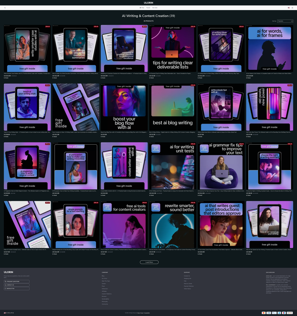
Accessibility (147, 312)
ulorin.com (269, 276)
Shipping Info (187, 278)
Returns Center (188, 283)
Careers (104, 283)
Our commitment (270, 284)
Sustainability (105, 299)
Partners (104, 296)
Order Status (187, 288)
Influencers (105, 288)
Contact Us (187, 276)
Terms (138, 312)
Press (103, 286)
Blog (103, 276)
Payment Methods (189, 286)
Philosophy (105, 301)
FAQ (185, 281)
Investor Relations (107, 293)
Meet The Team (106, 281)
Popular (148, 7)
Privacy (141, 312)
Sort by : (274, 21)
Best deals (154, 7)
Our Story (104, 278)
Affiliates (104, 291)
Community (105, 304)
